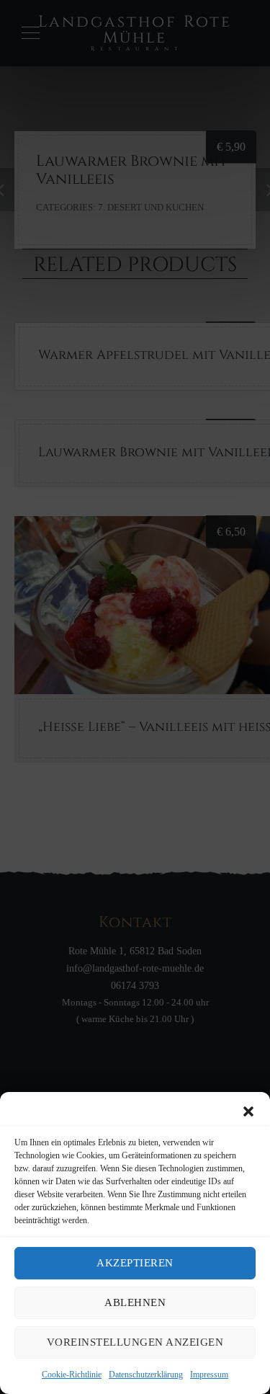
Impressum (209, 1374)
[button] (248, 1111)
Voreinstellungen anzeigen (135, 1342)
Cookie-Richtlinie (72, 1374)
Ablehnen (135, 1302)
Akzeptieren (135, 1263)
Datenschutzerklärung (146, 1374)
